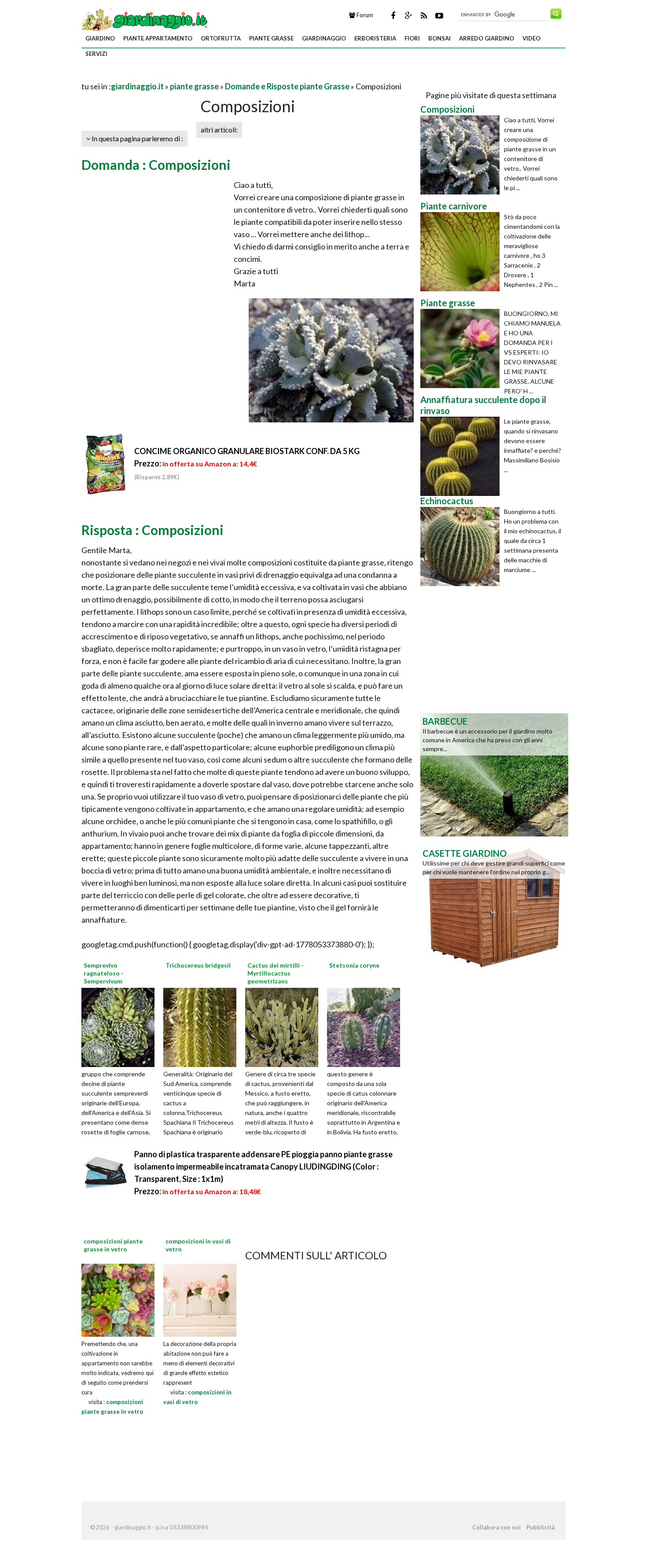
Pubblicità (540, 1527)
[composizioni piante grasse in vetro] (117, 1299)
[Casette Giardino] (494, 906)
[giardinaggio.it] (145, 19)
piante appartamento (157, 38)
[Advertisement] (184, 75)
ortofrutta (221, 38)
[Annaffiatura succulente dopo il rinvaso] (462, 456)
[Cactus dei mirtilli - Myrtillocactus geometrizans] (284, 1026)
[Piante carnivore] (462, 251)
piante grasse (271, 38)
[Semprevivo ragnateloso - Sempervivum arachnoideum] (121, 1026)
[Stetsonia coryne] (366, 1026)
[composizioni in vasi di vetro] (199, 1299)
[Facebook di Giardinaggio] (393, 15)
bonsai (439, 38)
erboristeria (375, 38)
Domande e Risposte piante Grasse (287, 86)
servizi (96, 53)
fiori (412, 38)
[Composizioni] (462, 154)
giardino (100, 38)
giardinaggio (324, 38)
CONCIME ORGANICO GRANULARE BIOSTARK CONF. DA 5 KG (247, 451)
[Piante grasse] (462, 348)
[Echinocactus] (462, 546)
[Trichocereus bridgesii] (203, 1026)
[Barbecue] (494, 774)
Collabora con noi (496, 1527)
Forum (364, 14)
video (531, 38)
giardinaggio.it (137, 86)
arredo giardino (486, 38)
